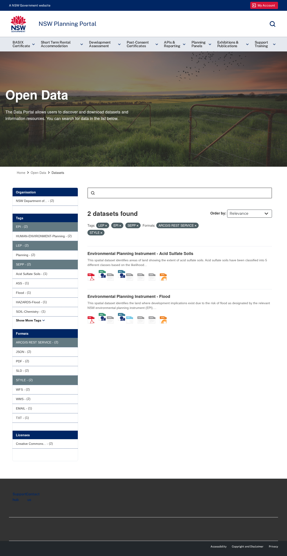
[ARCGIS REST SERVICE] (112, 272)
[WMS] (102, 272)
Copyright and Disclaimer (247, 546)
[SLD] (153, 272)
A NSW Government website (29, 5)
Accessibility (218, 546)
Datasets (58, 172)
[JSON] (165, 272)
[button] (23, 44)
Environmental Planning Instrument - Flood (128, 296)
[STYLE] (142, 272)
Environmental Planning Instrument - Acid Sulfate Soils (140, 253)
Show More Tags (28, 320)
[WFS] (121, 272)
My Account (266, 5)
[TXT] (131, 315)
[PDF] (92, 272)
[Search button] (92, 193)
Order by (217, 213)
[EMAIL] (131, 272)
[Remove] (106, 225)
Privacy (273, 546)
